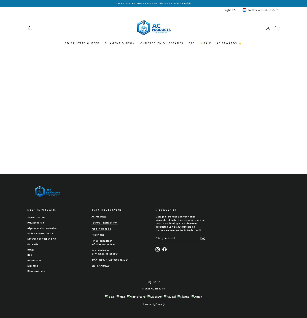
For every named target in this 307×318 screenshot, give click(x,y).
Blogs (30, 249)
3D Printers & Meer (82, 43)
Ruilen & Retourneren (40, 233)
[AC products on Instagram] (157, 249)
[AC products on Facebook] (164, 249)
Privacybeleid (35, 222)
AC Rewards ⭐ (229, 43)
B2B (192, 43)
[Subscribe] (202, 238)
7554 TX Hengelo (101, 228)
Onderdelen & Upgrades (161, 43)
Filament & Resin (120, 43)
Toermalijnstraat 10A (104, 222)
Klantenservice (36, 271)
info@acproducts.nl (103, 244)
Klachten (32, 265)
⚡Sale (205, 43)
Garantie (32, 244)
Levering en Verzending (41, 238)
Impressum (34, 260)
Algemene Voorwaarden (42, 228)
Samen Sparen (36, 217)
